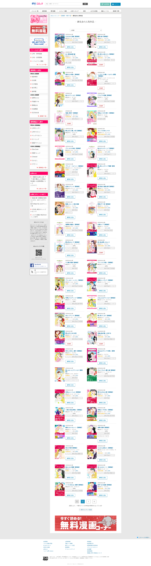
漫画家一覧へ (43, 116)
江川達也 (35, 84)
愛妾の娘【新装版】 (103, 36)
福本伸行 (35, 76)
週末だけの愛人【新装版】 (72, 74)
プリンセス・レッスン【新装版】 (74, 280)
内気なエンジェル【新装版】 (73, 392)
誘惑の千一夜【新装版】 (104, 204)
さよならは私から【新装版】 (106, 448)
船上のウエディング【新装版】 (106, 148)
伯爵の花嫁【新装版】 (104, 427)
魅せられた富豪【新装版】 (72, 467)
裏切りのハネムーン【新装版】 (74, 427)
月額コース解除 (69, 543)
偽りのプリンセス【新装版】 (73, 95)
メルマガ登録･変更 (47, 543)
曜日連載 (53, 11)
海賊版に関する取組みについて (94, 553)
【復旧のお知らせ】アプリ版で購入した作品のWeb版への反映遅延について (38, 181)
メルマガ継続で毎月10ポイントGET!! (38, 216)
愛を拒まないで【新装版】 (72, 242)
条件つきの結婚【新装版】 (105, 485)
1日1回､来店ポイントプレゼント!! (38, 210)
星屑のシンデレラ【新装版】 (106, 280)
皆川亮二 (35, 87)
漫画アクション (37, 143)
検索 (85, 4)
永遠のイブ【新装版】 (104, 224)
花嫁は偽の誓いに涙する (104, 333)
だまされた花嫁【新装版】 (72, 36)
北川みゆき (35, 112)
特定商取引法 (90, 543)
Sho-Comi (35, 149)
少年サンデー (36, 128)
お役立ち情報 (46, 547)
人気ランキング (74, 11)
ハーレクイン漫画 (37, 61)
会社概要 (89, 549)
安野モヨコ (35, 98)
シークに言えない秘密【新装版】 (74, 485)
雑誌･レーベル (105, 11)
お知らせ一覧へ (43, 188)
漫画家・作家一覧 (66, 15)
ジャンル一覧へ (43, 64)
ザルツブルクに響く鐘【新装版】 (107, 370)
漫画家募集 (89, 551)
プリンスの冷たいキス (104, 130)
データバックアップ (70, 549)
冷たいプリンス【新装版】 (72, 315)
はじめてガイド (47, 545)
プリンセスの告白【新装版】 (73, 148)
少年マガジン (36, 132)
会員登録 (45, 541)
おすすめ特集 (94, 11)
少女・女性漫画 (37, 57)
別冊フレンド (36, 153)
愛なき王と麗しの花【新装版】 (74, 130)
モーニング (35, 139)
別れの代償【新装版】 (71, 448)
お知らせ (45, 549)
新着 (84, 11)
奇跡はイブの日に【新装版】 (106, 409)
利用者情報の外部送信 (92, 545)
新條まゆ (35, 105)
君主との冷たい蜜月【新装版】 (74, 351)
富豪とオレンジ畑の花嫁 (72, 204)
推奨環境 (67, 547)
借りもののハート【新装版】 (106, 467)
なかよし (35, 160)
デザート (35, 164)
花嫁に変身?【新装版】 (71, 113)
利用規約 (89, 541)
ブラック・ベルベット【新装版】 (74, 166)
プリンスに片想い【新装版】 (106, 262)
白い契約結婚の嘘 (70, 54)
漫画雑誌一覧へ (43, 167)
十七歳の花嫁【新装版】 (72, 262)
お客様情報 (67, 541)
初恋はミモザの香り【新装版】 (106, 113)
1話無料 (101, 64)
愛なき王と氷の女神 (70, 333)
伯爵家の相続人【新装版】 (72, 224)
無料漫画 (44, 11)
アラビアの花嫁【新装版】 (105, 95)
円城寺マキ (35, 101)
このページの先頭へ (144, 537)
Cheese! (34, 156)
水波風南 (35, 109)
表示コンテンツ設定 (70, 545)
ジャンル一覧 (35, 11)
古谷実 (34, 80)
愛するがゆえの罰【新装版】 (106, 392)
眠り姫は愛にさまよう (104, 242)
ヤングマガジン (37, 135)
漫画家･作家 (116, 11)
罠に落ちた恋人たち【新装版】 (106, 54)
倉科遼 (34, 91)
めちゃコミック (55, 15)
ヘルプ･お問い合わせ (48, 551)
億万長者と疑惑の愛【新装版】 (106, 186)
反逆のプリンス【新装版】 (72, 186)
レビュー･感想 (63, 11)
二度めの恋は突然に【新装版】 (74, 409)
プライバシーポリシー (92, 547)
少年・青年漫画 (37, 53)
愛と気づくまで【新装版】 (105, 315)
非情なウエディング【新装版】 (74, 298)
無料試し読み (70, 47)
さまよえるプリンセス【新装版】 (107, 298)
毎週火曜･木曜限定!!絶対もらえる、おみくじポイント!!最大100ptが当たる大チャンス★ (38, 202)
